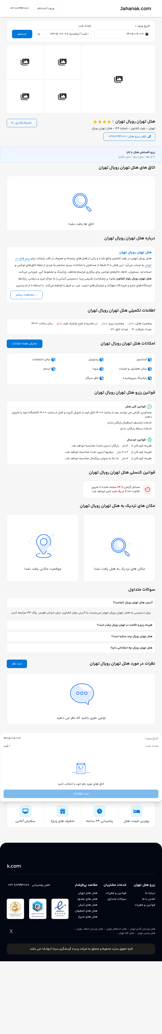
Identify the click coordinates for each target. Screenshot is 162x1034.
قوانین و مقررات (145, 905)
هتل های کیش (87, 905)
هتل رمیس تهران (146, 933)
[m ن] (26, 866)
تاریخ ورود (142, 26)
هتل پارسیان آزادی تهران (142, 929)
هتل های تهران (87, 893)
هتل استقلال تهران (116, 929)
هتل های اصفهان (86, 911)
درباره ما (150, 893)
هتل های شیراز (87, 917)
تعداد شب (84, 26)
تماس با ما (148, 899)
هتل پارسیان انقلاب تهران (89, 929)
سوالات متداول (116, 899)
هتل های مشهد (87, 899)
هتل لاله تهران (126, 933)
